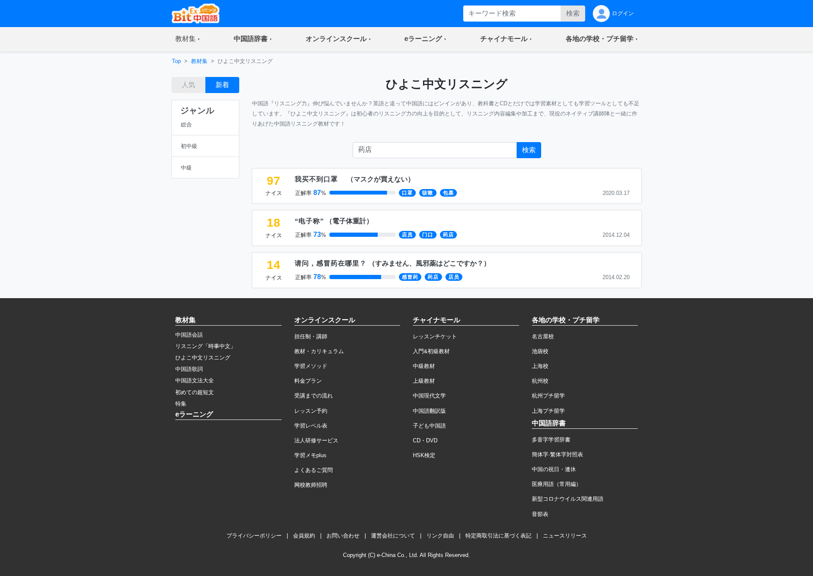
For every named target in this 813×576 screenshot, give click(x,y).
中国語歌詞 (189, 369)
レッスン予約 (310, 411)
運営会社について (393, 535)
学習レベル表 (310, 425)
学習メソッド (310, 366)
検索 (573, 13)
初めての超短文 (194, 392)
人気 (188, 84)
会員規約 (304, 535)
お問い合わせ (342, 535)
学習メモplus (310, 455)
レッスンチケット (435, 336)
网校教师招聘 (310, 485)
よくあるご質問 (313, 470)
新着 (222, 84)
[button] (187, 39)
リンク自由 (440, 535)
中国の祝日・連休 (554, 469)
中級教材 (424, 366)
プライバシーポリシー (254, 535)
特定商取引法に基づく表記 (498, 535)
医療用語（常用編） (556, 484)
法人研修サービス (316, 440)
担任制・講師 (310, 336)
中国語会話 (189, 335)
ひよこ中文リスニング (202, 357)
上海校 (540, 366)
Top (176, 61)
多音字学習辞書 (551, 439)
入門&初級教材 (431, 351)
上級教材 (424, 381)
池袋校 (540, 351)
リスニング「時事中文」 (205, 346)
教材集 (199, 61)
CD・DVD (425, 440)
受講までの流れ (313, 395)
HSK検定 (424, 455)
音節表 (540, 514)
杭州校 (540, 381)
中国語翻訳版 (429, 411)
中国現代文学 (429, 395)
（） (355, 179)
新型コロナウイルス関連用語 (567, 499)
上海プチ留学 (548, 411)
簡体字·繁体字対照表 (557, 454)
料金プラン (308, 381)
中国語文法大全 (194, 380)
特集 (180, 403)
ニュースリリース (565, 535)
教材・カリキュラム (319, 351)
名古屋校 (543, 336)
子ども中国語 (429, 425)
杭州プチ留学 (548, 395)
